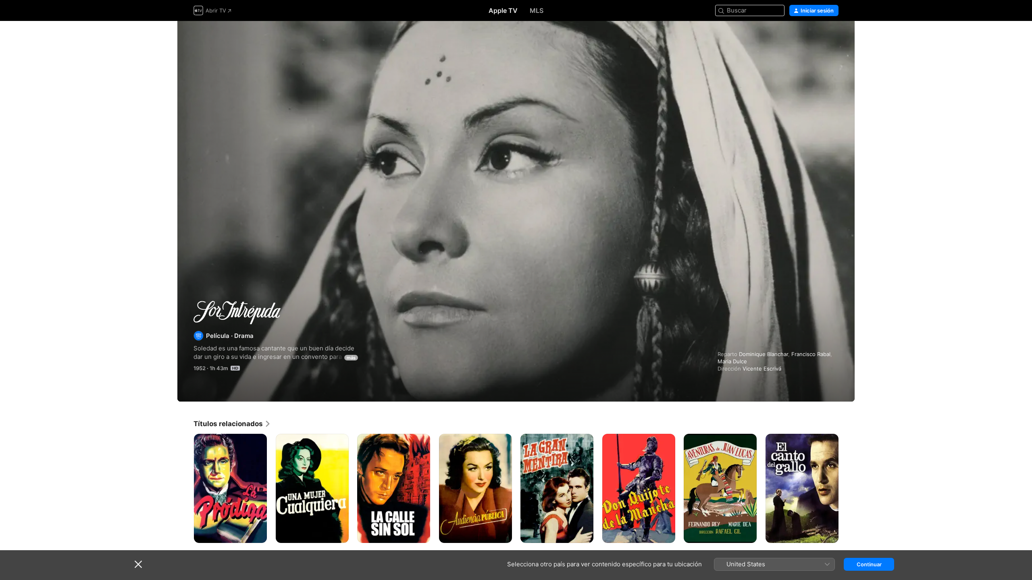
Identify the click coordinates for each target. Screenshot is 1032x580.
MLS (536, 10)
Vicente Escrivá (762, 368)
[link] (232, 423)
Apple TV (503, 10)
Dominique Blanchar (763, 354)
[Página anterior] (185, 488)
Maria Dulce (732, 361)
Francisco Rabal (810, 354)
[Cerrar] (138, 564)
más (351, 357)
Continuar (869, 564)
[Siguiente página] (846, 488)
